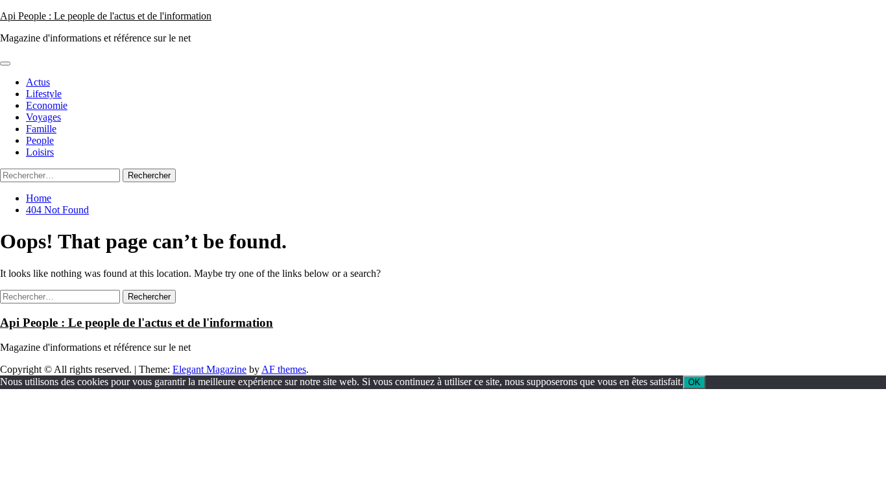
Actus (38, 82)
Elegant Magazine (209, 369)
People (40, 140)
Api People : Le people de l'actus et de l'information (105, 15)
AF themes (283, 369)
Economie (46, 105)
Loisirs (40, 152)
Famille (41, 128)
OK (694, 382)
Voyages (43, 117)
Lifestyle (44, 93)
